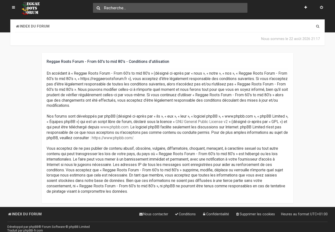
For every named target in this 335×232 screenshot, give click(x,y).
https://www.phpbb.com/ (112, 138)
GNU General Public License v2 (202, 122)
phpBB (34, 227)
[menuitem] (321, 8)
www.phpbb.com (114, 127)
